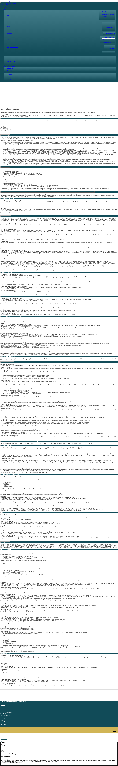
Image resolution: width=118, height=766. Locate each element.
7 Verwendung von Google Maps (7, 272)
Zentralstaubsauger (111, 48)
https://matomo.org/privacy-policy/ (22, 621)
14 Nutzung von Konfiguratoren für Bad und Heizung (10, 474)
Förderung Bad (105, 16)
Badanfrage (104, 19)
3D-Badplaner (10, 56)
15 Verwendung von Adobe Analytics (7, 512)
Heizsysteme (9, 70)
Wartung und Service (109, 27)
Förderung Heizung (108, 29)
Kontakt (114, 731)
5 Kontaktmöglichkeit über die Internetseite (8, 198)
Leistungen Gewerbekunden (9, 66)
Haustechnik (9, 33)
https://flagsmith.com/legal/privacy (22, 614)
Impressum (115, 728)
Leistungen (6, 9)
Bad (8, 15)
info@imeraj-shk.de (7, 715)
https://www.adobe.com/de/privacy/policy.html (48, 539)
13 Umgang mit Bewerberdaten (6, 445)
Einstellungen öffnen (4, 762)
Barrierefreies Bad (105, 11)
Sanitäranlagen (10, 68)
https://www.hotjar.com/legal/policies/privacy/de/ (25, 629)
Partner (8, 77)
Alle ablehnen (11, 762)
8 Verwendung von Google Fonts (7, 296)
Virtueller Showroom (11, 63)
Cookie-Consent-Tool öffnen (48, 695)
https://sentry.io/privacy (4, 600)
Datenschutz (115, 729)
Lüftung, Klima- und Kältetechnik (13, 51)
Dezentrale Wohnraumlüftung (109, 37)
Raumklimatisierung (107, 42)
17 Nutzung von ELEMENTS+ (6, 549)
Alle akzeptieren (18, 762)
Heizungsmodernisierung (110, 22)
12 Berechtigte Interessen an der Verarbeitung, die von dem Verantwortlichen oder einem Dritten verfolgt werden (21, 441)
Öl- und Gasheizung (109, 25)
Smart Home (109, 45)
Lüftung (8, 39)
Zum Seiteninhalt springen (5, 1)
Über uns (5, 72)
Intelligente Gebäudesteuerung (13, 47)
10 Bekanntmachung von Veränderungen (8, 356)
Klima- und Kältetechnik (110, 51)
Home (5, 7)
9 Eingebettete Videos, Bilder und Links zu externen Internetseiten (13, 316)
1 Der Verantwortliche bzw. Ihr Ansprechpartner (9, 118)
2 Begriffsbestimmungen (5, 135)
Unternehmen (9, 74)
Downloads (9, 79)
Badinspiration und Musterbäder (108, 14)
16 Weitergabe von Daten (5, 542)
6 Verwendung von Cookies (6, 216)
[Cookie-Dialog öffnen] (1, 741)
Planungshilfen (7, 54)
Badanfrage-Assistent (11, 61)
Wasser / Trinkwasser (110, 33)
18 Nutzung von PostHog (5, 653)
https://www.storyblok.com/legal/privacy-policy (52, 600)
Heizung (8, 26)
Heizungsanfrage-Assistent (12, 59)
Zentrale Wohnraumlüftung (108, 39)
